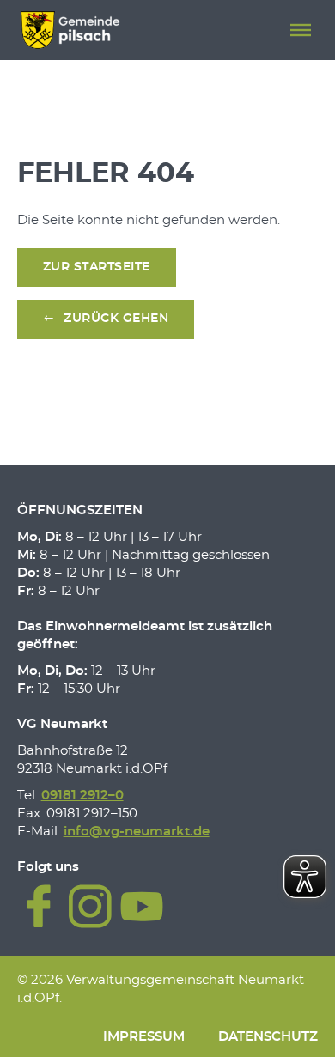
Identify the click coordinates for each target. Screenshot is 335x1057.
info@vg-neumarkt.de (137, 831)
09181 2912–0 (82, 795)
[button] (300, 30)
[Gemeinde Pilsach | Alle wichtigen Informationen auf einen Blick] (70, 30)
